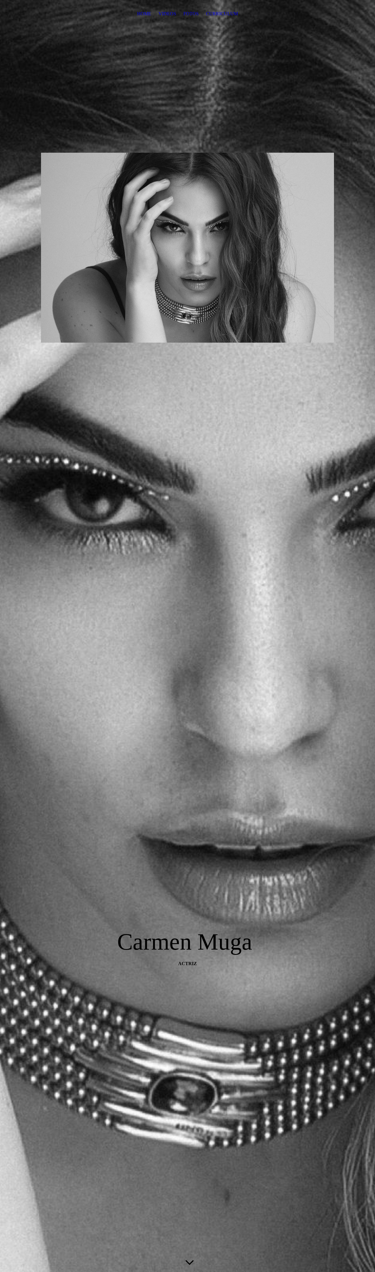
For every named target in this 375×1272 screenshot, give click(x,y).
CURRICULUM (222, 13)
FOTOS (191, 13)
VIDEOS (167, 13)
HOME (144, 13)
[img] (187, 636)
